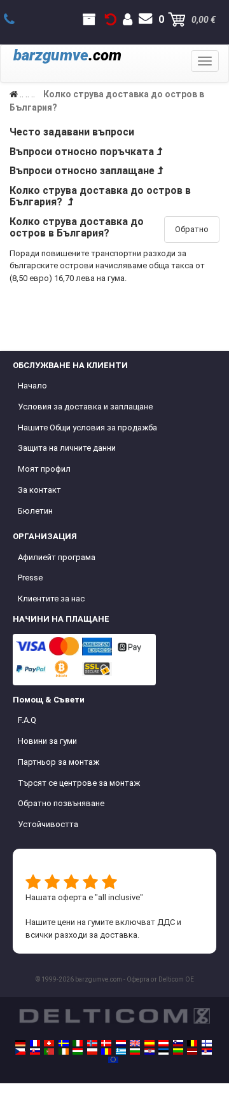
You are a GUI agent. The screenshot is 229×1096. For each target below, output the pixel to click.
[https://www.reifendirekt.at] (163, 1043)
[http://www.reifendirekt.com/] (113, 1060)
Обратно (192, 229)
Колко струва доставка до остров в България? (100, 196)
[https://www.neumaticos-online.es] (149, 1043)
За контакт (39, 490)
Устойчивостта (48, 824)
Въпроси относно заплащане (82, 171)
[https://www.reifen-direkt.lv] (192, 1051)
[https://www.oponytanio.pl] (92, 1051)
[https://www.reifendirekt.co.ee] (163, 1051)
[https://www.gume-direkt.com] (178, 1043)
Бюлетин (35, 511)
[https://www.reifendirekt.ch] (49, 1043)
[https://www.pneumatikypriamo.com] (35, 1051)
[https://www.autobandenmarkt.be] (192, 1043)
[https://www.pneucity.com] (49, 1051)
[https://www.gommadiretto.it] (78, 1043)
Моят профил (44, 469)
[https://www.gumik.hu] (78, 1051)
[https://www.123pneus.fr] (35, 1043)
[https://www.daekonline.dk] (106, 1043)
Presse (30, 577)
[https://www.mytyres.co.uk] (135, 1043)
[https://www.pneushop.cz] (20, 1051)
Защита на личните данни (67, 448)
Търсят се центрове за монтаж (79, 783)
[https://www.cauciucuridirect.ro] (106, 1051)
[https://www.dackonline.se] (64, 1043)
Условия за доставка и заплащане (85, 406)
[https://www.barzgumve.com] (135, 1051)
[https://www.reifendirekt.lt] (178, 1051)
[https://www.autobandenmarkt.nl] (121, 1043)
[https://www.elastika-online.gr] (121, 1051)
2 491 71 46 (16, 19)
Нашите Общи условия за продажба (87, 427)
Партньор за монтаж (58, 762)
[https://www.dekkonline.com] (92, 1043)
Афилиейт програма (56, 557)
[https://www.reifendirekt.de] (20, 1043)
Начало (32, 385)
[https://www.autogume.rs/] (207, 1051)
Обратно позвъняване (61, 803)
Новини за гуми (47, 741)
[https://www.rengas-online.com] (207, 1043)
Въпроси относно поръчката (82, 152)
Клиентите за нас (51, 598)
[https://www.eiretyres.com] (64, 1051)
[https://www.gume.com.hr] (149, 1051)
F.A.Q (27, 720)
